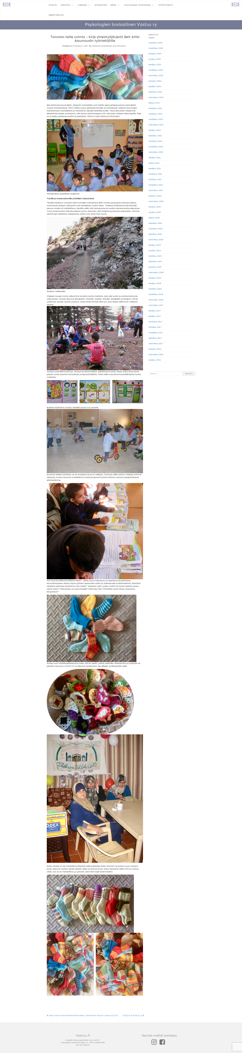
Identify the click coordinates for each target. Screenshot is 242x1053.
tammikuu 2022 (156, 152)
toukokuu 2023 (155, 114)
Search (188, 374)
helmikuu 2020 (155, 234)
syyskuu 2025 (155, 59)
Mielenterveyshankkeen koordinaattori (109, 46)
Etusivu (53, 5)
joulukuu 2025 (155, 53)
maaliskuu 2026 (156, 48)
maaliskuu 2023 (156, 119)
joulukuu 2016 (155, 349)
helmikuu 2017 (155, 338)
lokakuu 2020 (155, 207)
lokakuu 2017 (155, 311)
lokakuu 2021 (155, 157)
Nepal (113, 5)
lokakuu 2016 (155, 360)
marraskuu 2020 (156, 201)
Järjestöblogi (56, 15)
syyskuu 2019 (155, 250)
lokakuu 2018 (155, 278)
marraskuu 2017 (156, 305)
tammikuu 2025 (156, 75)
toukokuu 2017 (155, 321)
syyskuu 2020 (155, 212)
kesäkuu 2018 (155, 283)
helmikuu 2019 (155, 261)
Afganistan (101, 5)
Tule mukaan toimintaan (137, 5)
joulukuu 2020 (155, 196)
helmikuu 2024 (155, 92)
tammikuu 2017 (156, 343)
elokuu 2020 (154, 218)
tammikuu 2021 (156, 190)
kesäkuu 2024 (155, 86)
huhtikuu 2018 (155, 289)
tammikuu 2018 (156, 300)
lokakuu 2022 (155, 130)
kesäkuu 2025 (155, 64)
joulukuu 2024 (155, 81)
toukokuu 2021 (155, 174)
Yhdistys (65, 5)
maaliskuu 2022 (156, 146)
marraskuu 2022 (156, 125)
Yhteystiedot (165, 5)
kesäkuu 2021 (155, 168)
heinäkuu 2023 (155, 108)
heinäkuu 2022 (155, 136)
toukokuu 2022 (155, 141)
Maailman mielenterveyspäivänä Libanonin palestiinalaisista (83, 1016)
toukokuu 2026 (155, 43)
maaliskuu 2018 (156, 294)
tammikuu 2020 (156, 239)
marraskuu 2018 (156, 272)
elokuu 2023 (154, 103)
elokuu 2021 (154, 163)
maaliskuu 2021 (156, 185)
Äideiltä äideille (133, 1016)
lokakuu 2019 (155, 245)
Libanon (82, 5)
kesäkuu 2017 (155, 316)
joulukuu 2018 (155, 267)
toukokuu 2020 (155, 228)
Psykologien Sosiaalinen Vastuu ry (121, 24)
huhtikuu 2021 (155, 179)
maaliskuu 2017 (156, 332)
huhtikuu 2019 (155, 256)
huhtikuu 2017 (155, 327)
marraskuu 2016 (156, 354)
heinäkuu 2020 (155, 223)
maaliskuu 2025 (156, 70)
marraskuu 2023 (156, 97)
